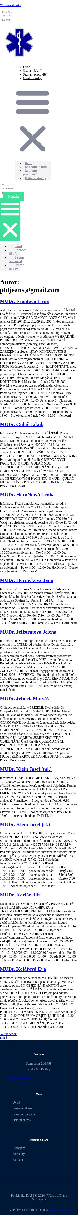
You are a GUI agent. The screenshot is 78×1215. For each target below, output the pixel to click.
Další (5, 1038)
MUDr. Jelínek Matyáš (24, 698)
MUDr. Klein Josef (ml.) (26, 769)
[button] (33, 120)
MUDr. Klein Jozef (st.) (25, 824)
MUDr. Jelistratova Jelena (28, 632)
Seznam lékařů (17, 252)
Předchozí (8, 1034)
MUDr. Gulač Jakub (21, 424)
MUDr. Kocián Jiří (20, 894)
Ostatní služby (32, 78)
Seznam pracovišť (30, 172)
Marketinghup (59, 1209)
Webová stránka (10, 5)
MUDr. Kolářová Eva (23, 969)
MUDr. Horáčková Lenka (27, 494)
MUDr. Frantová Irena (24, 301)
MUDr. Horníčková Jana (26, 580)
